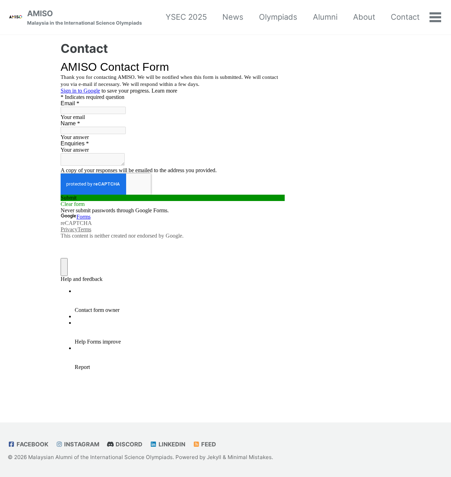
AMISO (84, 17)
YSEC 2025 (186, 16)
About (364, 16)
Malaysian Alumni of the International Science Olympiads (100, 457)
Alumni (325, 16)
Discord (128, 444)
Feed (208, 444)
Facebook (31, 444)
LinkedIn (171, 444)
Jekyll (214, 457)
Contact (405, 16)
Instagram (81, 444)
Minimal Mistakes (250, 457)
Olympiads (278, 16)
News (232, 16)
